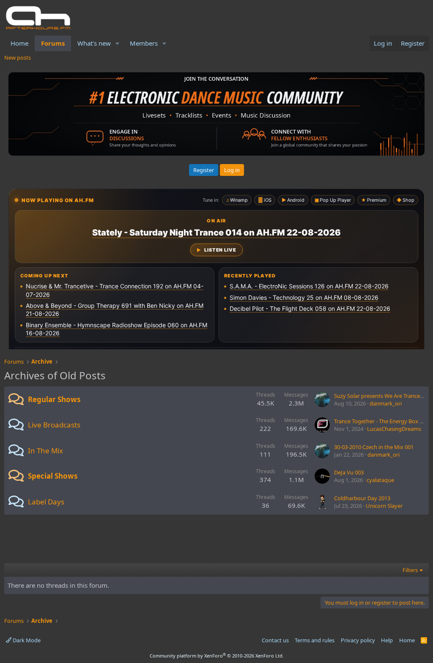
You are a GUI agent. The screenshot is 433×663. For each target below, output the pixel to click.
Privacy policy (358, 640)
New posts (17, 57)
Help (387, 640)
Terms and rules (314, 640)
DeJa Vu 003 (349, 472)
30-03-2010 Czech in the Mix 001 (374, 447)
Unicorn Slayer (384, 506)
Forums (53, 43)
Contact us (275, 640)
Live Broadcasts (54, 425)
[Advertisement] (216, 542)
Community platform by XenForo (217, 655)
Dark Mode (26, 640)
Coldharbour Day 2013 (362, 498)
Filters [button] (410, 570)
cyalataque (380, 480)
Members (144, 43)
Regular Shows (54, 399)
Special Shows (52, 476)
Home (19, 43)
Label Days (46, 502)
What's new (94, 43)
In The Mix (45, 450)
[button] (117, 43)
